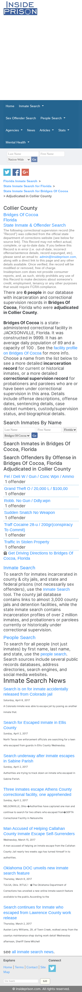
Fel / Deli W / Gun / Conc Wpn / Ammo (39, 476)
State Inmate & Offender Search (34, 225)
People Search (19, 637)
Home (7, 967)
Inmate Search (19, 567)
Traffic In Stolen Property (26, 541)
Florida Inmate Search (20, 181)
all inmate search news (33, 951)
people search (53, 654)
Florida (10, 220)
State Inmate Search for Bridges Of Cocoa (35, 191)
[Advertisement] (41, 58)
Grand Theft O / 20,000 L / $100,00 (36, 488)
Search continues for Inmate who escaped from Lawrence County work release (37, 912)
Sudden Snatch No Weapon (29, 512)
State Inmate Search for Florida (27, 186)
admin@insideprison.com (58, 257)
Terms (19, 967)
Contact (32, 967)
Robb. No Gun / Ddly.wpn (27, 500)
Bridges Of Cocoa (20, 214)
